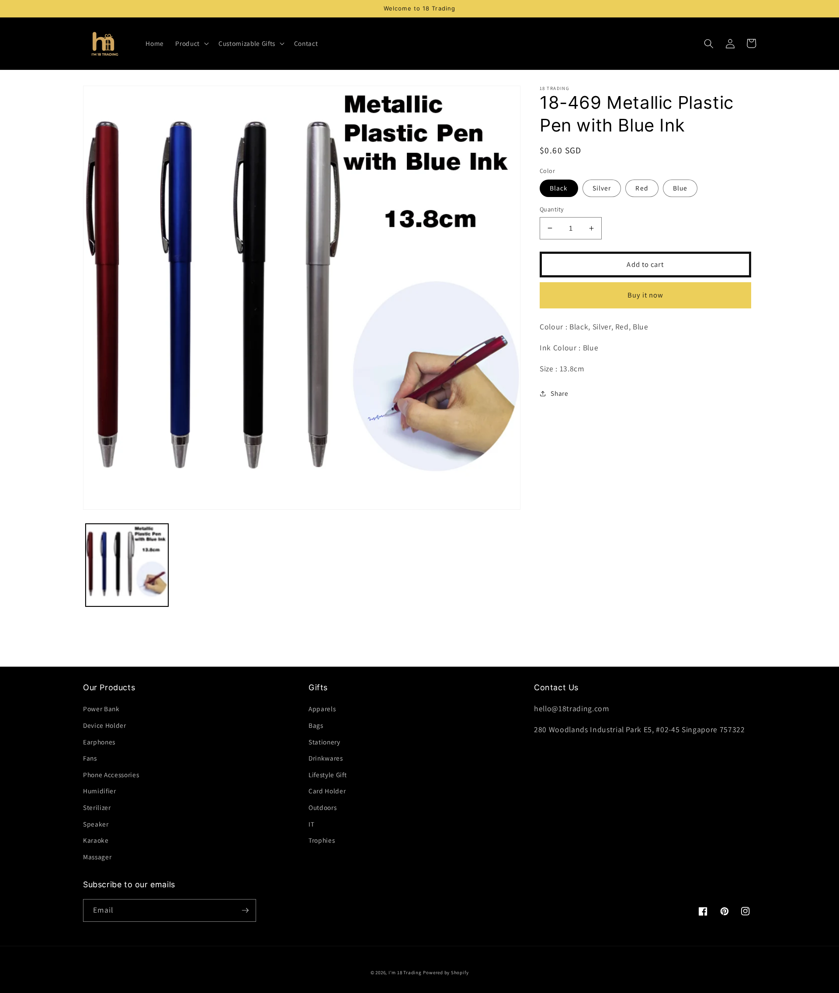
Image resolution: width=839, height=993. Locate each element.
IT (311, 824)
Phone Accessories (111, 774)
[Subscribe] (245, 910)
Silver (602, 187)
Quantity (552, 209)
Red (641, 187)
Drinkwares (326, 758)
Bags (316, 725)
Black (559, 187)
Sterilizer (97, 807)
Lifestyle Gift (328, 774)
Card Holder (327, 790)
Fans (90, 758)
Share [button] (559, 393)
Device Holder (104, 725)
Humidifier (99, 790)
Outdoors (322, 807)
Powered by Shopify (445, 972)
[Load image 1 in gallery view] (127, 565)
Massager (97, 856)
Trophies (322, 840)
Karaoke (96, 840)
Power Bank (101, 708)
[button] (191, 44)
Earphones (99, 741)
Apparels (322, 708)
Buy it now (646, 295)
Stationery (324, 741)
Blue (680, 187)
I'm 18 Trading (405, 972)
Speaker (96, 824)
